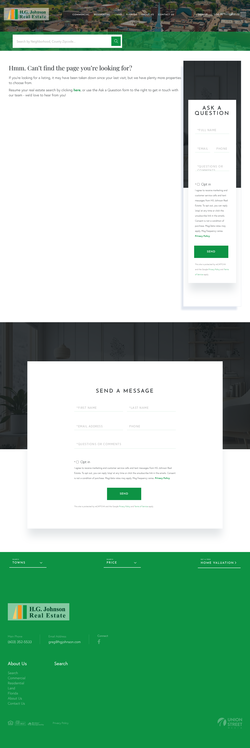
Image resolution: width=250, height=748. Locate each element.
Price (112, 562)
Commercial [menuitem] (81, 15)
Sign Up (202, 14)
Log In (218, 14)
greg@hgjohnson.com (64, 642)
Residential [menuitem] (102, 15)
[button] (116, 41)
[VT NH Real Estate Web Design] (230, 723)
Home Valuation (217, 563)
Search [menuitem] (13, 673)
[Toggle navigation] (243, 14)
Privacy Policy (202, 236)
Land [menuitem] (118, 15)
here (76, 90)
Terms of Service (141, 506)
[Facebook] (98, 642)
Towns (18, 562)
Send (211, 251)
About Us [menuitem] (147, 15)
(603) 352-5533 (20, 642)
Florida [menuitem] (131, 15)
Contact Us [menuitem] (166, 15)
